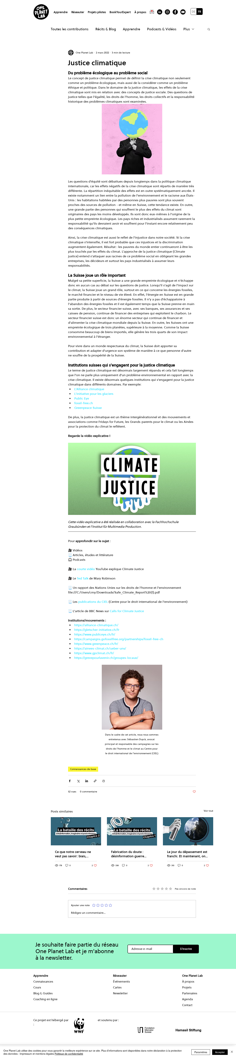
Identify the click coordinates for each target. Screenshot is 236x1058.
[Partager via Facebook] (69, 781)
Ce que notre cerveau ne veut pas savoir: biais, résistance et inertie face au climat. (75, 854)
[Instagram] (167, 12)
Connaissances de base (83, 769)
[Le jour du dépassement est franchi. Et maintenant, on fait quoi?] (188, 831)
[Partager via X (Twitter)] (78, 781)
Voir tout (208, 810)
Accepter (220, 1052)
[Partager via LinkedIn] (86, 781)
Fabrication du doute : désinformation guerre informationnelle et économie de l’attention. (129, 854)
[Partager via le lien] (95, 781)
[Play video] (132, 479)
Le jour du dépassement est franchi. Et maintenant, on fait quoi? (187, 854)
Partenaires (189, 993)
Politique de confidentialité (69, 1053)
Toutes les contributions (69, 29)
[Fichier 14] (151, 12)
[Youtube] (183, 12)
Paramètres (200, 1052)
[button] (61, 10)
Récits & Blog (105, 29)
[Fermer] (232, 1052)
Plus (186, 29)
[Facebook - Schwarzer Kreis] (175, 12)
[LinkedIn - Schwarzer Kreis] (159, 12)
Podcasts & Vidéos (161, 29)
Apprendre (131, 29)
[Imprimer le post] (103, 781)
